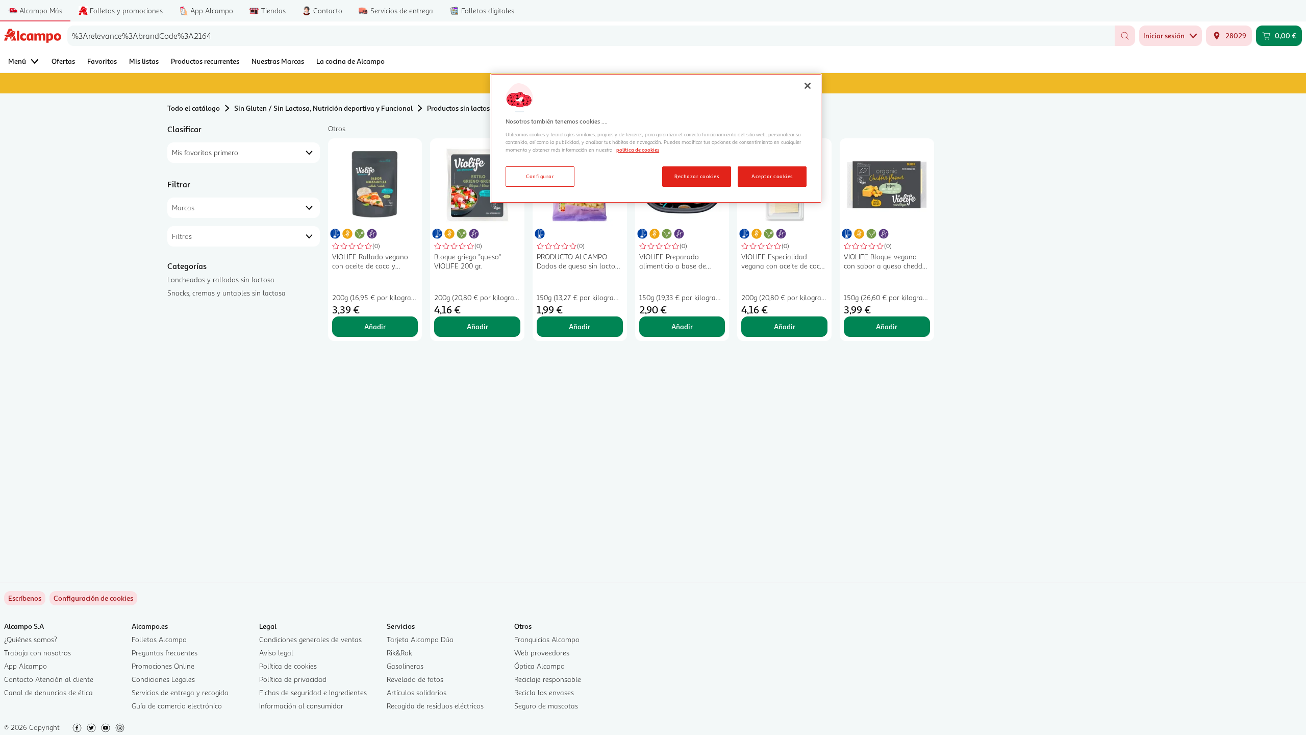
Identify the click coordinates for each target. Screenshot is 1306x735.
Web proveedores (541, 652)
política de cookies (637, 149)
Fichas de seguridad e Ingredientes (313, 692)
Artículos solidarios (416, 692)
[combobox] (591, 35)
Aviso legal (276, 652)
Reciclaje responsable (547, 679)
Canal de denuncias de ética (48, 692)
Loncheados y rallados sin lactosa (220, 279)
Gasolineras (405, 666)
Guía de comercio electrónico (177, 705)
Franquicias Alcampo (547, 639)
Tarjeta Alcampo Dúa (420, 639)
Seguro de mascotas (546, 705)
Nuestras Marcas (278, 61)
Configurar (540, 176)
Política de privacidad (292, 679)
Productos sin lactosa (460, 108)
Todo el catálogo (193, 108)
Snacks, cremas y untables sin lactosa (226, 292)
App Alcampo (25, 666)
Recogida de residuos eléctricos (435, 705)
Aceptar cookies (771, 176)
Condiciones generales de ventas (310, 639)
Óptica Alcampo (539, 666)
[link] (93, 598)
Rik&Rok (399, 652)
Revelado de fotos (415, 679)
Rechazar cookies (696, 176)
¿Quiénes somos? (30, 639)
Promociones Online (163, 666)
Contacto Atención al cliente (48, 679)
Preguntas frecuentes (164, 652)
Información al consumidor (301, 705)
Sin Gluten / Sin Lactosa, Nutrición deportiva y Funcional (323, 108)
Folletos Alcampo (159, 639)
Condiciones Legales (163, 679)
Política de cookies (288, 666)
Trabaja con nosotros (37, 652)
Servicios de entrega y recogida (180, 692)
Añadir (375, 326)
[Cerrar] (807, 86)
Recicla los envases (544, 692)
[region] (656, 138)
